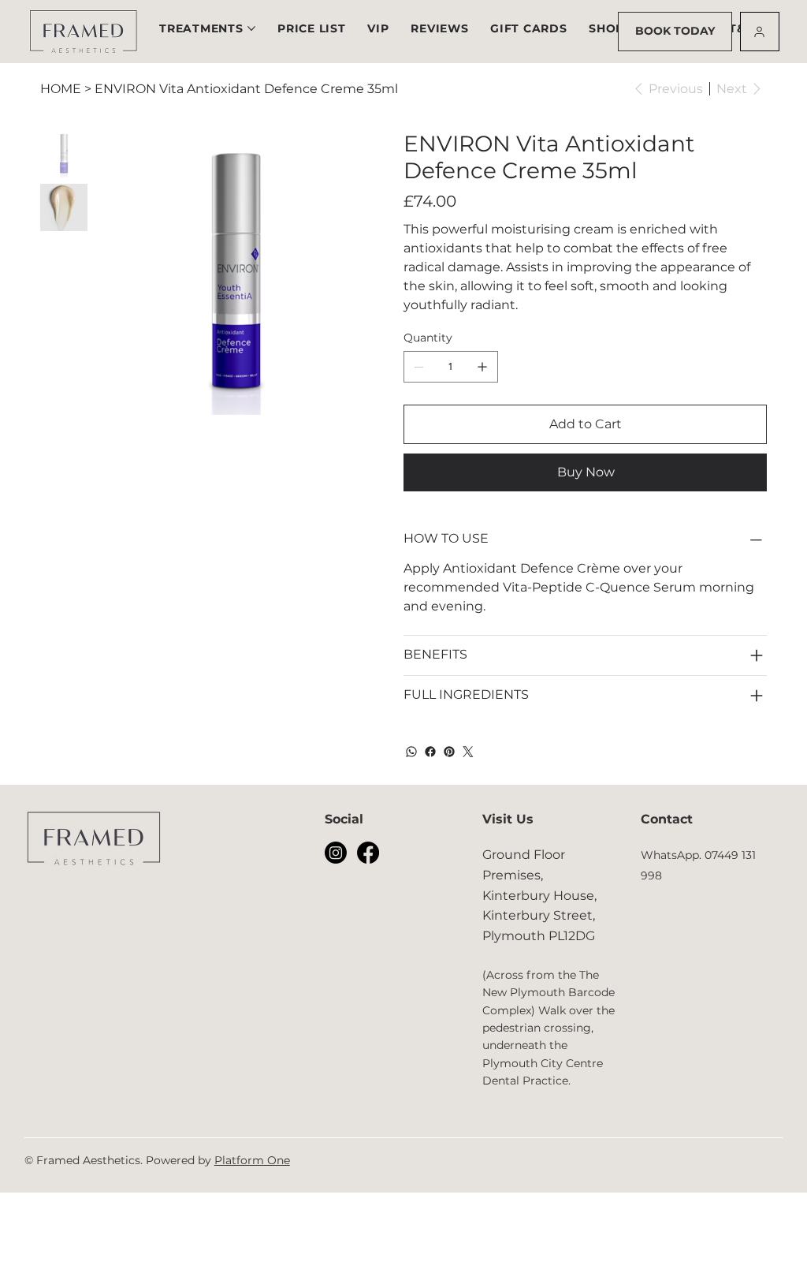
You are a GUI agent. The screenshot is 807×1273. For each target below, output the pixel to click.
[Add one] (482, 367)
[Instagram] (336, 853)
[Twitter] (468, 752)
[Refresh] (759, 31)
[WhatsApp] (411, 752)
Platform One (252, 1160)
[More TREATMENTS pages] (251, 28)
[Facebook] (430, 752)
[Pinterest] (449, 752)
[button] (311, 28)
